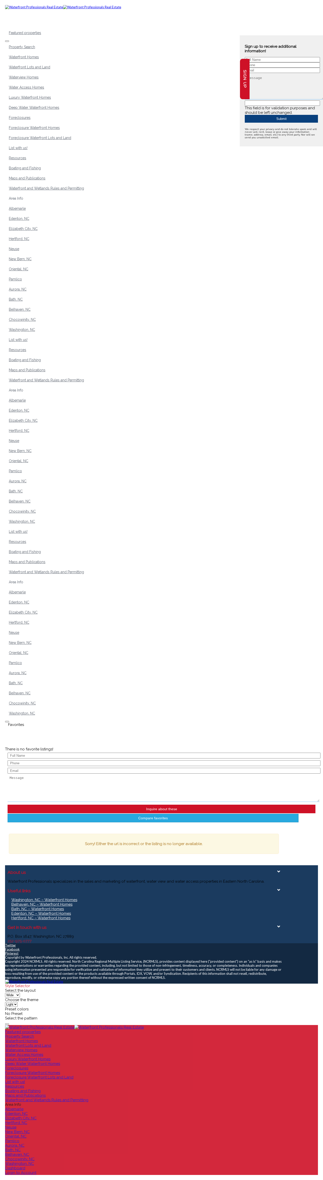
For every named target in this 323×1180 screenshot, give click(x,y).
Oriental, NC (18, 269)
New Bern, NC (20, 259)
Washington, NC (22, 330)
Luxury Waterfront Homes (30, 97)
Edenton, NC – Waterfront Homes (41, 913)
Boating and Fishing (25, 168)
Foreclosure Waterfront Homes (34, 128)
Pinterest (11, 953)
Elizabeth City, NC (23, 229)
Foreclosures (20, 118)
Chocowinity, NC (22, 320)
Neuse (14, 249)
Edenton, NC (19, 219)
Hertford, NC (19, 239)
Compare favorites (153, 818)
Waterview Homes (24, 77)
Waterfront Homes (24, 57)
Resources (17, 158)
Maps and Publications (27, 178)
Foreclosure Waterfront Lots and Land (40, 138)
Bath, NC (16, 299)
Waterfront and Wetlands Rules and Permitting (46, 188)
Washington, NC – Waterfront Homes (44, 900)
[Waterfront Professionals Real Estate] (34, 982)
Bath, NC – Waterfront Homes (37, 909)
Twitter (10, 945)
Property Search (22, 47)
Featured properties (25, 33)
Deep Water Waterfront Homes (34, 108)
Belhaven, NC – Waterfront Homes (41, 904)
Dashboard (15, 1168)
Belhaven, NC (20, 309)
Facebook (12, 949)
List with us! (18, 148)
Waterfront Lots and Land (29, 67)
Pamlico (15, 279)
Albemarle (17, 208)
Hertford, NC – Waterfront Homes (40, 918)
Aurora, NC (17, 289)
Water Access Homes (26, 87)
